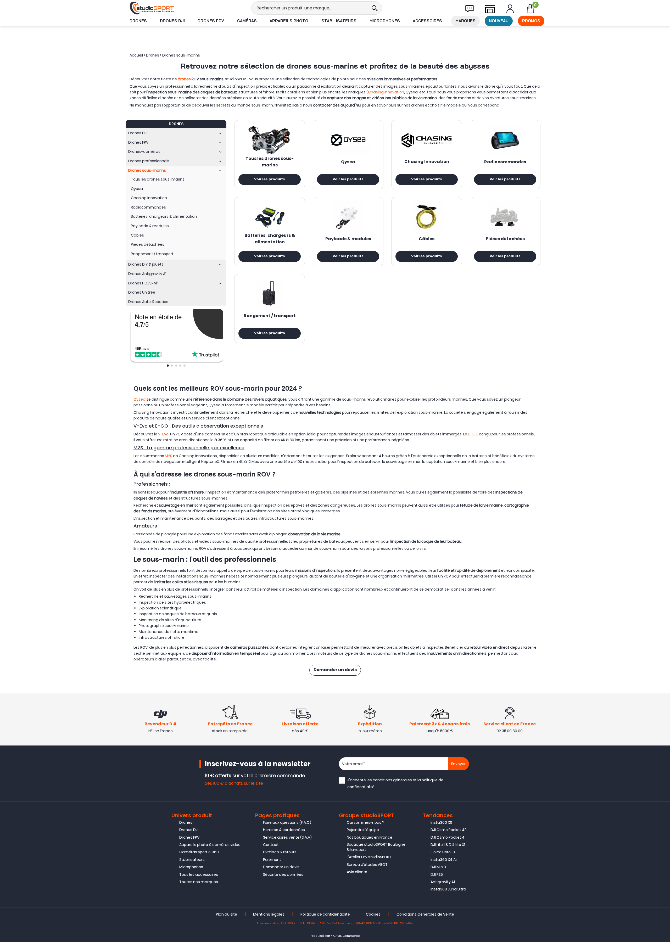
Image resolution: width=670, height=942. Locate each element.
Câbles (426, 239)
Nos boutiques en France (369, 837)
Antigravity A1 (443, 881)
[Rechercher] (374, 8)
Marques (465, 20)
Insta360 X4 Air (444, 859)
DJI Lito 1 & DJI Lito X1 (448, 844)
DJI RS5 (437, 874)
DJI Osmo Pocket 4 (448, 837)
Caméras (247, 20)
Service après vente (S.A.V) (287, 837)
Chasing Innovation (386, 92)
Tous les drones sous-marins (269, 162)
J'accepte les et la (395, 783)
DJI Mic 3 (438, 867)
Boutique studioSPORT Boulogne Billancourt (376, 847)
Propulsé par (320, 936)
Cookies (373, 914)
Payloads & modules (348, 239)
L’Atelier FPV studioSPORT (369, 857)
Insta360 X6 (441, 822)
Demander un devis (335, 670)
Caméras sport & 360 (199, 852)
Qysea (348, 162)
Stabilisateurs (338, 20)
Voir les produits (269, 179)
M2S (168, 455)
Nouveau (499, 20)
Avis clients (357, 871)
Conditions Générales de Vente (425, 914)
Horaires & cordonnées (284, 829)
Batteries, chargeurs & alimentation (269, 239)
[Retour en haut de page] (663, 654)
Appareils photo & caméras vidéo (210, 844)
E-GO (472, 434)
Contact (271, 844)
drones (184, 79)
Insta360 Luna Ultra (448, 889)
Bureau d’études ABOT (367, 864)
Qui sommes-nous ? (365, 822)
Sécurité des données (283, 874)
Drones (138, 20)
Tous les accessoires (198, 874)
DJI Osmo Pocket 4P (449, 829)
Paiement (272, 859)
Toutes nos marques (198, 881)
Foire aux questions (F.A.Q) (287, 822)
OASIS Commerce (346, 936)
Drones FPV (211, 20)
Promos (531, 20)
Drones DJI (172, 20)
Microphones (385, 20)
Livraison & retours (280, 852)
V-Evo (163, 434)
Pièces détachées (505, 239)
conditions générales (392, 780)
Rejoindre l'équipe (363, 829)
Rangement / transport (270, 316)
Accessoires (427, 20)
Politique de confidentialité (325, 914)
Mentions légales (268, 914)
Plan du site (226, 914)
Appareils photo (289, 20)
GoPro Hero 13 (443, 852)
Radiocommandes (505, 162)
